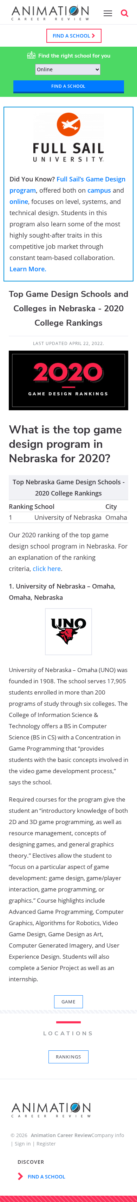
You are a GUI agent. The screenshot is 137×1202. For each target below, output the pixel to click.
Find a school (72, 35)
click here (47, 568)
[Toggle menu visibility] (106, 13)
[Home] (50, 17)
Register (46, 1143)
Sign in (23, 1143)
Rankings (68, 1057)
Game (68, 1001)
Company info (107, 1135)
